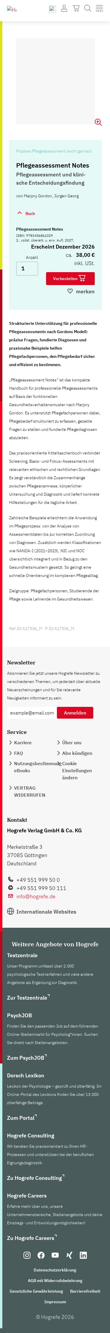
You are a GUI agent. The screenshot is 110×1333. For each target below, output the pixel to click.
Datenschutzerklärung (55, 1270)
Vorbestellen (65, 278)
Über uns (72, 742)
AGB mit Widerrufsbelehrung (55, 1280)
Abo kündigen (77, 753)
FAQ (18, 753)
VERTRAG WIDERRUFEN (29, 791)
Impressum (55, 1301)
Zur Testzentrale (27, 997)
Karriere (23, 742)
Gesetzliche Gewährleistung (36, 1291)
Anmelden (75, 713)
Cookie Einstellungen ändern (77, 770)
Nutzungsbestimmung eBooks (38, 766)
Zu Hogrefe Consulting (34, 1178)
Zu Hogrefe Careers (30, 1238)
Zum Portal (20, 1117)
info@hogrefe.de (35, 896)
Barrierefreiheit (85, 1291)
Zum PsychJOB (25, 1057)
